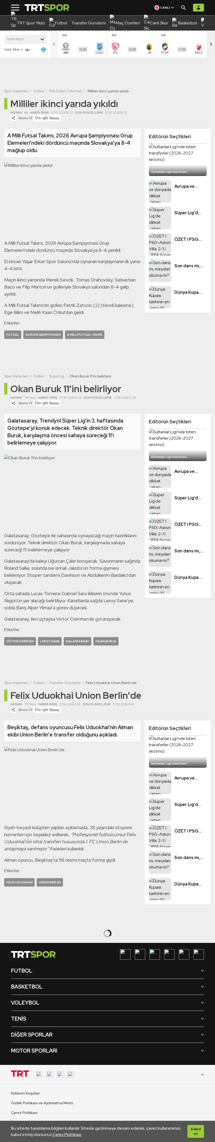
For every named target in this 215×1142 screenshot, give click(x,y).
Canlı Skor (12, 49)
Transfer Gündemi (64, 682)
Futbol (39, 91)
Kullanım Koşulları (25, 1093)
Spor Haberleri (16, 91)
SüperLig (56, 376)
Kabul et (196, 1131)
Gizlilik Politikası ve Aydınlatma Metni (42, 1103)
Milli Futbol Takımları (65, 91)
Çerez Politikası (66, 1134)
